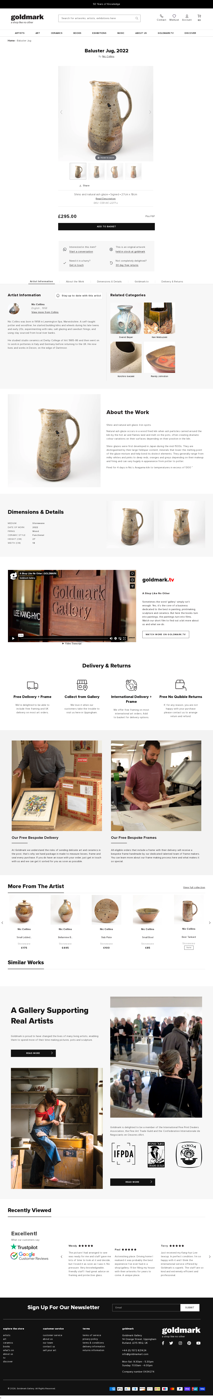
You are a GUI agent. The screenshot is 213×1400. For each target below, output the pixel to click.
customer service (52, 1335)
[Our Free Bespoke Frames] (156, 785)
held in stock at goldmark (130, 251)
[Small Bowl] (147, 910)
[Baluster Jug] (78, 171)
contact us (49, 1346)
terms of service (92, 1335)
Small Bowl (147, 937)
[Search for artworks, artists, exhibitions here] (136, 18)
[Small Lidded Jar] (24, 910)
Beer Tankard (189, 937)
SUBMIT (189, 1307)
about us (8, 1354)
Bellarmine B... (65, 937)
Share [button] (86, 185)
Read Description (106, 198)
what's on (8, 1350)
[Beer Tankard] (189, 909)
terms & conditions (93, 1343)
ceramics (8, 1343)
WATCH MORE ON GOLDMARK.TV (166, 634)
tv (4, 1358)
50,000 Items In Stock (106, 4)
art (4, 1339)
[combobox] (99, 18)
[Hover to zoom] (105, 113)
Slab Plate (106, 937)
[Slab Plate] (106, 910)
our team (48, 1343)
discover (8, 1361)
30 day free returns (127, 265)
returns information (93, 1350)
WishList (174, 20)
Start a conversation (81, 251)
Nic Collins (108, 56)
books (6, 1346)
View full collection (194, 887)
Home (11, 40)
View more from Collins (45, 312)
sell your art (49, 1350)
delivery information (94, 1346)
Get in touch (76, 265)
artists (6, 1335)
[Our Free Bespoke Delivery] (57, 785)
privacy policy (90, 1339)
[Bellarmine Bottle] (65, 910)
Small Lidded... (24, 937)
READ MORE (33, 1053)
